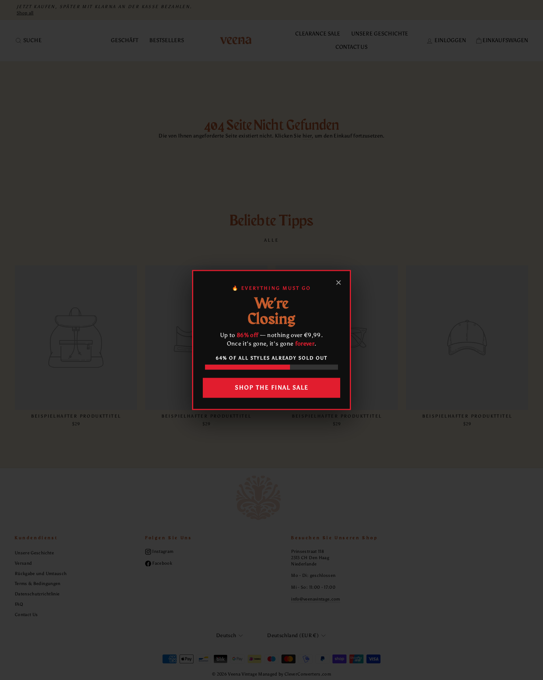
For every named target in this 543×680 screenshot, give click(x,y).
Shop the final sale (271, 387)
